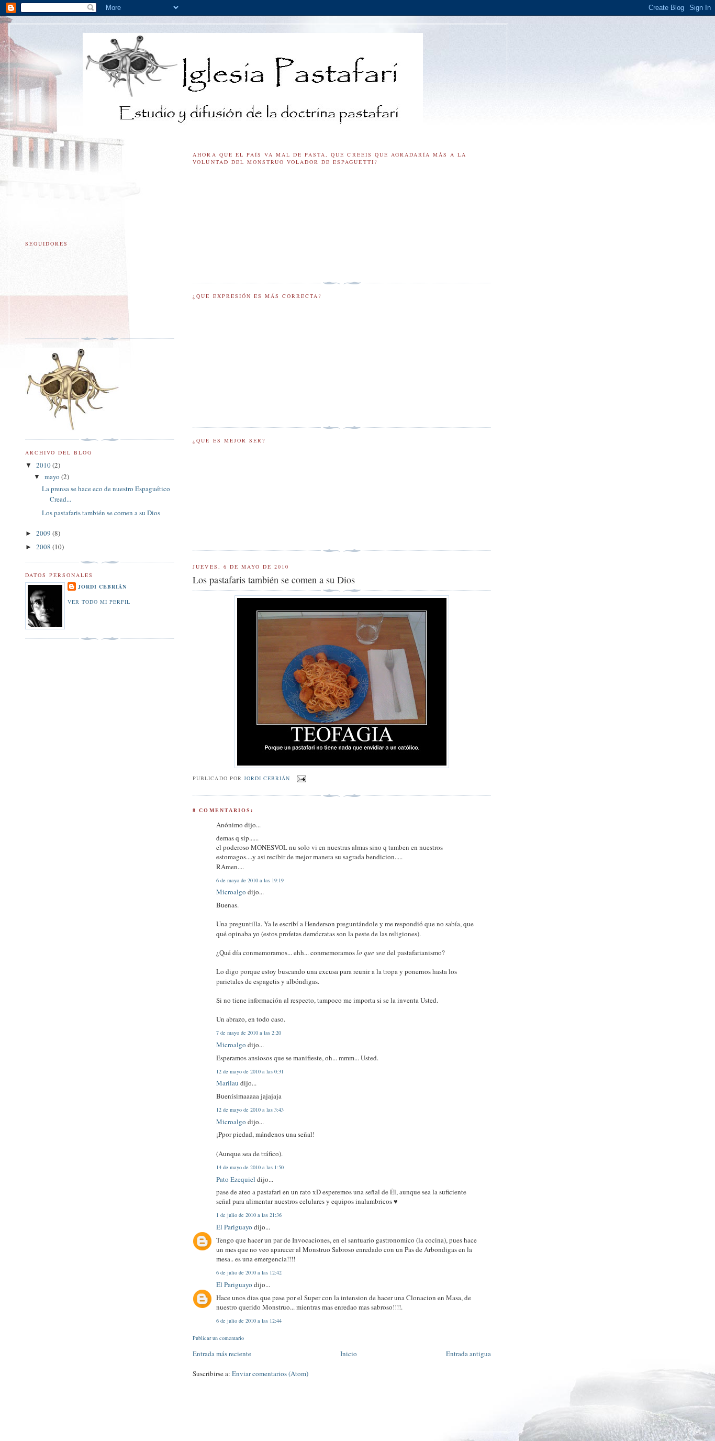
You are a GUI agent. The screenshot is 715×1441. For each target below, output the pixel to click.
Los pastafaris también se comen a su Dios (101, 512)
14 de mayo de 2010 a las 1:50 (250, 1167)
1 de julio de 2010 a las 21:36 (249, 1214)
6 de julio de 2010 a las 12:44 (249, 1320)
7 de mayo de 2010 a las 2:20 (248, 1032)
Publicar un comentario (218, 1338)
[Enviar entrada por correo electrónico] (301, 777)
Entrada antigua (468, 1353)
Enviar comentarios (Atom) (270, 1373)
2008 (44, 546)
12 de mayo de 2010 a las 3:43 (250, 1109)
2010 (44, 465)
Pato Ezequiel (235, 1179)
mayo (52, 476)
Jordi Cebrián (102, 586)
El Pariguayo (234, 1227)
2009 (44, 533)
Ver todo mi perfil (99, 601)
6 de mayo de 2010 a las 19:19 (250, 880)
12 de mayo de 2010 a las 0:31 (250, 1071)
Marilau (227, 1083)
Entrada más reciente (222, 1353)
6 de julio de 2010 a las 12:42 (249, 1272)
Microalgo (231, 891)
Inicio (348, 1353)
